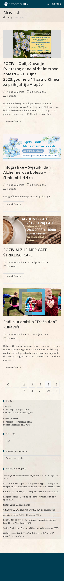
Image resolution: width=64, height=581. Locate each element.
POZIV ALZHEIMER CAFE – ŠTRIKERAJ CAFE (26, 252)
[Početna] (4, 17)
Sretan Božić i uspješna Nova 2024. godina (22, 528)
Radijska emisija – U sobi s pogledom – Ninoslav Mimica (28, 496)
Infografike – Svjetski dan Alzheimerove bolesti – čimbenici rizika (27, 172)
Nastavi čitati (15, 122)
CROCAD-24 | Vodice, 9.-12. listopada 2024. (22, 491)
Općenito (11, 95)
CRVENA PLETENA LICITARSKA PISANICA (21, 509)
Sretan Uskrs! (9, 504)
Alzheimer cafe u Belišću (14, 515)
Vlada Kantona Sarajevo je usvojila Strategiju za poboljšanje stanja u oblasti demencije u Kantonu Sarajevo (30, 485)
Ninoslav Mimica (15, 91)
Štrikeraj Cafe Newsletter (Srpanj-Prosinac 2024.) (25, 475)
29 (48, 390)
